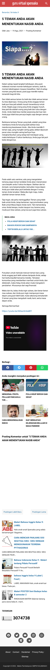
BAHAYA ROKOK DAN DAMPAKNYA (22, 225)
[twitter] (19, 367)
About (8, 652)
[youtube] (25, 635)
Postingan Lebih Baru (12, 512)
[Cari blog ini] (46, 3)
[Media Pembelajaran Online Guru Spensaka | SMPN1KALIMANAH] (25, 3)
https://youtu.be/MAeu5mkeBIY (17, 311)
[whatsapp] (42, 367)
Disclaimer (25, 652)
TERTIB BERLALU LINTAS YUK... (20, 229)
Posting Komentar (33, 31)
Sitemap (25, 656)
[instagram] (33, 635)
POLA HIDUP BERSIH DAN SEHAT (21, 221)
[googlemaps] (20, 640)
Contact (16, 652)
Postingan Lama (39, 512)
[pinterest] (31, 367)
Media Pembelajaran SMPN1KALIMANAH (32, 666)
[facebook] (7, 367)
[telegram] (29, 640)
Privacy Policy (38, 652)
